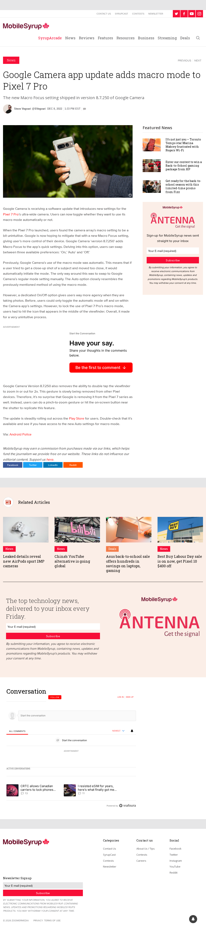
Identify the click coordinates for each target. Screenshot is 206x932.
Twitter (33, 465)
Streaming (167, 37)
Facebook (12, 465)
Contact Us (104, 13)
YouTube (175, 866)
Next (197, 60)
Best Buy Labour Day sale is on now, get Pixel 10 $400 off (180, 561)
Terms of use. (52, 920)
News (70, 37)
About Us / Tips (145, 848)
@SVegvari (39, 108)
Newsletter (155, 13)
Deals (185, 37)
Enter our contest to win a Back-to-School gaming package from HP (184, 165)
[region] (71, 748)
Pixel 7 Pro (11, 214)
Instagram (176, 860)
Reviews (86, 37)
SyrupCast (121, 13)
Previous (184, 60)
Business (146, 37)
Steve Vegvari (22, 108)
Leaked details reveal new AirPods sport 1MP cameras (23, 561)
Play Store (76, 418)
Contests (138, 13)
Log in (120, 697)
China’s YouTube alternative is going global (72, 561)
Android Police (20, 434)
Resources (125, 37)
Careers (141, 860)
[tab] (17, 731)
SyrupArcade (50, 37)
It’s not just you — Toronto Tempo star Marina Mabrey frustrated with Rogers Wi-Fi (183, 144)
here (49, 459)
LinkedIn (53, 465)
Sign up (130, 697)
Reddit (73, 465)
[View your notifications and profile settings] (132, 731)
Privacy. (38, 920)
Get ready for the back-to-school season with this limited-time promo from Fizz (183, 186)
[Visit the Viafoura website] (127, 805)
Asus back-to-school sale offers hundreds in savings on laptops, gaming (128, 563)
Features (105, 37)
